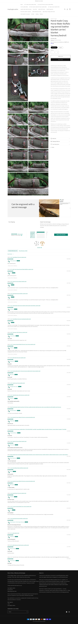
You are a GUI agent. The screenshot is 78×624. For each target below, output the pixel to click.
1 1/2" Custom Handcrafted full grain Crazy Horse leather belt (22, 344)
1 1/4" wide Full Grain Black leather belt (18, 281)
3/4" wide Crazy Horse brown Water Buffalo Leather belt (21, 269)
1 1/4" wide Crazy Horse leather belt (17, 383)
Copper (60, 47)
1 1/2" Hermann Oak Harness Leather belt (18, 332)
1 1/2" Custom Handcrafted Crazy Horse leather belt (20, 506)
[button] (65, 9)
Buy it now (60, 59)
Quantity (52, 50)
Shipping (52, 40)
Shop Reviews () (23, 250)
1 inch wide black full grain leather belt (18, 493)
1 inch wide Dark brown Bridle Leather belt (19, 518)
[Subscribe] (27, 612)
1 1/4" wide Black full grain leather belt (18, 257)
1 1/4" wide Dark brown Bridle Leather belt (19, 293)
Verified (38, 247)
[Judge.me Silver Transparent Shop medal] (36, 243)
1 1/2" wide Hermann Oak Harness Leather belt (19, 395)
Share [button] (53, 147)
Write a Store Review (61, 234)
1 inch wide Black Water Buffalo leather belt (19, 468)
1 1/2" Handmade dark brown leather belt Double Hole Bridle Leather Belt (25, 305)
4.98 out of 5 (20, 234)
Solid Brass (54, 47)
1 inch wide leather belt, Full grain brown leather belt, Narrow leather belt (25, 371)
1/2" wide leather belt (14, 533)
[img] (17, 234)
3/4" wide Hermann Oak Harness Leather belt (19, 545)
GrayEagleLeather (37, 621)
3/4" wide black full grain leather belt (18, 357)
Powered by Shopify (42, 621)
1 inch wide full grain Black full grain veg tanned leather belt (22, 417)
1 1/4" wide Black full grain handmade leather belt (20, 319)
